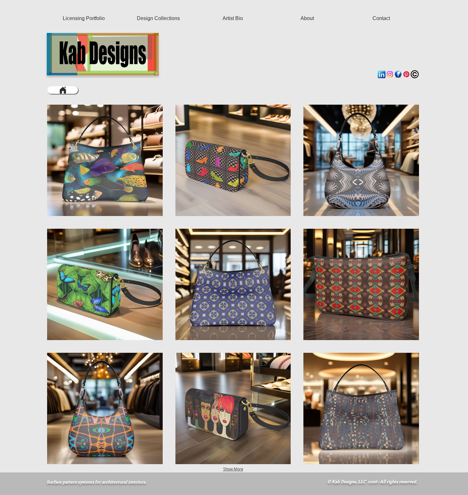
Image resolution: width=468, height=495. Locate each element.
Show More (233, 468)
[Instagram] (390, 74)
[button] (105, 160)
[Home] (62, 90)
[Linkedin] (382, 74)
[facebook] (398, 74)
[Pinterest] (406, 74)
